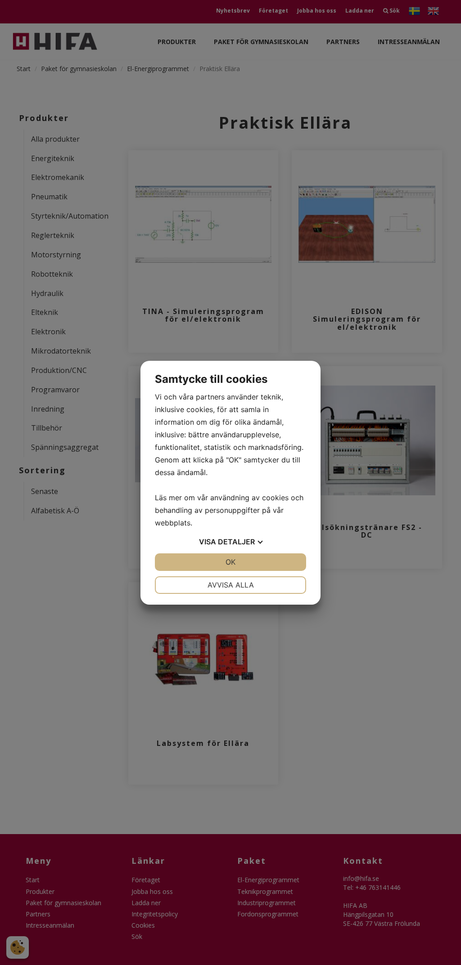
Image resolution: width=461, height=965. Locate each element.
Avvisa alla (231, 584)
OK (230, 561)
